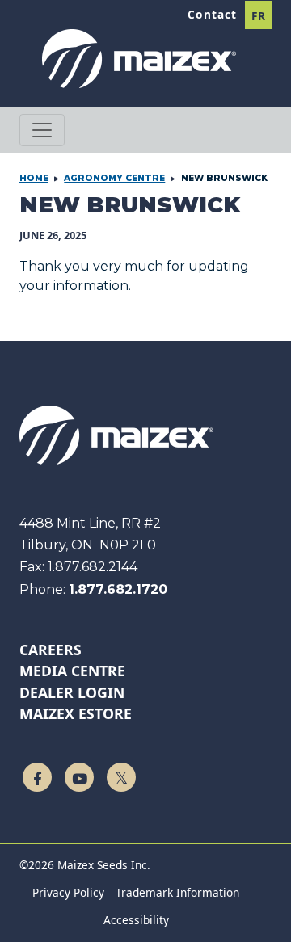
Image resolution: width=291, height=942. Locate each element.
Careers (50, 649)
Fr (258, 15)
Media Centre (72, 670)
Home (33, 178)
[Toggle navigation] (42, 130)
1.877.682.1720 (118, 589)
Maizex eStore (75, 713)
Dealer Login (71, 692)
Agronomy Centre (114, 178)
